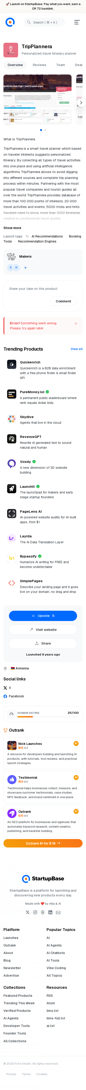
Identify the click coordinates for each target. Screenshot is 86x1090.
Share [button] (45, 643)
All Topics (54, 975)
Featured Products (17, 996)
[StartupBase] (10, 22)
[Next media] (81, 103)
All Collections (14, 1041)
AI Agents (54, 945)
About (8, 953)
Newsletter (12, 968)
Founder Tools (14, 1033)
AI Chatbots (56, 953)
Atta (52, 904)
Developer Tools (16, 1026)
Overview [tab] (15, 65)
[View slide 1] (41, 130)
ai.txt (51, 1026)
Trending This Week (19, 1003)
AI (48, 938)
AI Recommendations (47, 236)
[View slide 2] (45, 130)
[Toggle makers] (25, 267)
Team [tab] (60, 65)
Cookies (41, 1074)
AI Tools (53, 960)
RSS (50, 996)
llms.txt (52, 1011)
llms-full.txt (56, 1018)
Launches (10, 938)
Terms (26, 1074)
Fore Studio (23, 1064)
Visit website (46, 629)
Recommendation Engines (37, 241)
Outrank (9, 945)
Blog (7, 960)
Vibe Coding (56, 968)
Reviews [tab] (39, 65)
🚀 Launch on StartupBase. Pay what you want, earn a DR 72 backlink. (43, 6)
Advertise (11, 975)
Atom (51, 1003)
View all (77, 349)
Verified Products (17, 1011)
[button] (37, 100)
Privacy (11, 1074)
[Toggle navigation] (77, 22)
